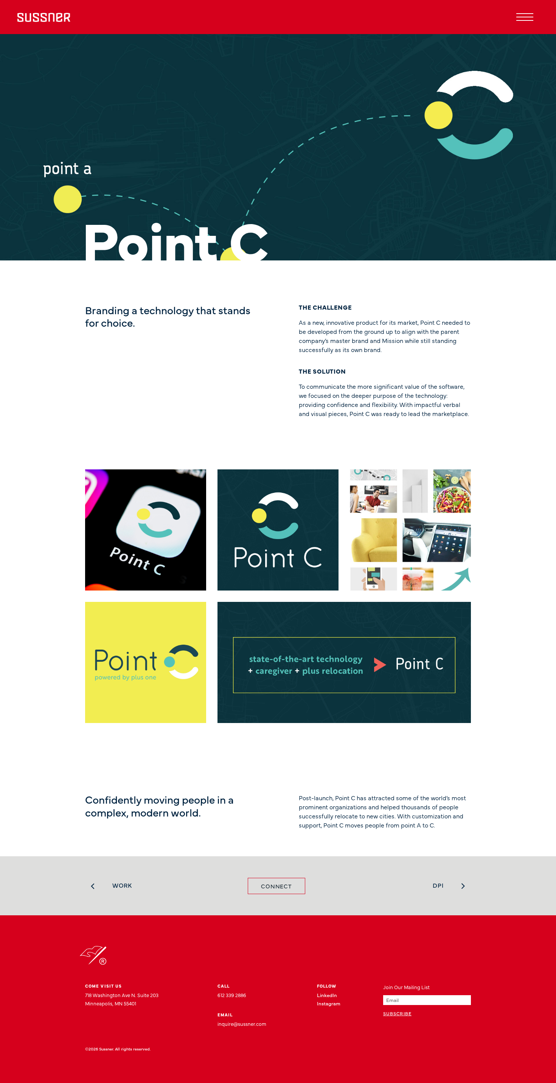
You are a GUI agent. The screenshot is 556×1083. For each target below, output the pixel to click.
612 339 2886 (231, 994)
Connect (276, 886)
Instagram (328, 1003)
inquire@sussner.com (241, 1023)
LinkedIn (327, 994)
